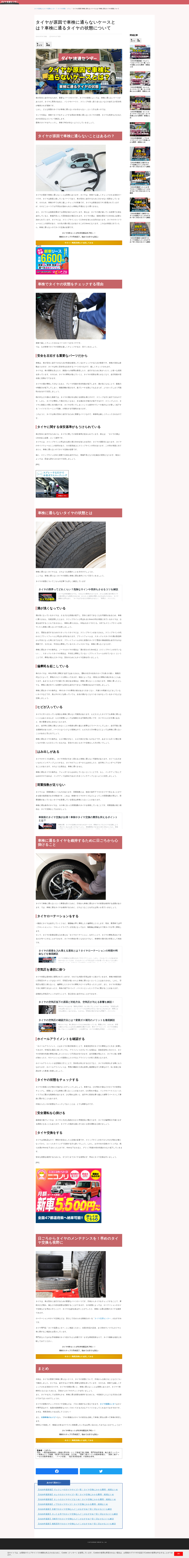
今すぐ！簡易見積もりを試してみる (79, 243)
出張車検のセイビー (49, 1417)
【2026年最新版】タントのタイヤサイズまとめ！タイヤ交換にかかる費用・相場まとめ (76, 1499)
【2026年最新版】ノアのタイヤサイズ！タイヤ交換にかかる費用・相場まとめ (72, 1504)
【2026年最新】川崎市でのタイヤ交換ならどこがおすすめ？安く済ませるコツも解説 (75, 1519)
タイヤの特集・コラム (64, 8)
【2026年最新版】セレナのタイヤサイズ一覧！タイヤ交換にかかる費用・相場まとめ (75, 1494)
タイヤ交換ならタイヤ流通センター (44, 8)
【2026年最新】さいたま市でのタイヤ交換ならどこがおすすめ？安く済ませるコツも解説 (77, 1514)
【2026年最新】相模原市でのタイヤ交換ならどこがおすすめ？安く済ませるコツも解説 (76, 1524)
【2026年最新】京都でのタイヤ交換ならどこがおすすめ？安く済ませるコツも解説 (74, 1509)
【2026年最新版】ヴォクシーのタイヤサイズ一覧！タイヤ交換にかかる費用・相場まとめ (77, 1490)
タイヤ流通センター (103, 1318)
